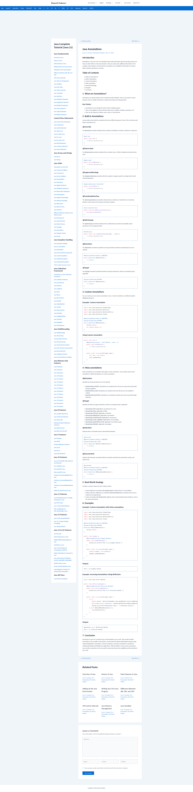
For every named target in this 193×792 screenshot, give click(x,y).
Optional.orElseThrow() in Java (62, 490)
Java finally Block (58, 249)
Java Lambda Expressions (61, 414)
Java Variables (58, 84)
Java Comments (58, 93)
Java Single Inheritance (60, 185)
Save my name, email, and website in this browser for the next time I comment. (106, 768)
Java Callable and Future (60, 354)
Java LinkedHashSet (59, 304)
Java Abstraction (58, 203)
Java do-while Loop (59, 134)
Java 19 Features (58, 400)
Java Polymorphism (59, 194)
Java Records (57, 534)
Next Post (135, 41)
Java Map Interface (59, 310)
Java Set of (57, 450)
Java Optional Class (59, 428)
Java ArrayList (58, 286)
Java (2, 8)
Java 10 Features (58, 373)
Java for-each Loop (59, 140)
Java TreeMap (58, 319)
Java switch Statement (60, 128)
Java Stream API (58, 420)
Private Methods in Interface (62, 444)
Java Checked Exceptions (61, 259)
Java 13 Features (58, 382)
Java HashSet (57, 301)
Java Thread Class (59, 336)
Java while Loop (58, 131)
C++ (48, 8)
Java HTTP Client (58, 503)
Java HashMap (58, 313)
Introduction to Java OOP (61, 167)
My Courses (127, 3)
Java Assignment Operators (61, 102)
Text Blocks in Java (59, 545)
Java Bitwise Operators (60, 114)
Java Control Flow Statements (62, 122)
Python (22, 8)
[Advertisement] (96, 21)
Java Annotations (58, 230)
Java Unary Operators (60, 108)
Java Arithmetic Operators (61, 99)
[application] (96, 3)
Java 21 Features (58, 406)
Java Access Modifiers (60, 176)
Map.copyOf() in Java (60, 472)
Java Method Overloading (61, 197)
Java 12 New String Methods (62, 518)
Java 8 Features (58, 367)
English (101, 3)
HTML (63, 8)
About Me (136, 3)
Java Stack (57, 292)
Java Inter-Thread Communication (63, 348)
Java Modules (57, 438)
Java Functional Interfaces (61, 417)
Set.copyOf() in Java (59, 469)
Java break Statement (60, 143)
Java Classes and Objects (60, 170)
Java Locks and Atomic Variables (63, 357)
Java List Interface (59, 283)
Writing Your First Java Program (62, 70)
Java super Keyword (59, 221)
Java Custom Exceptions (60, 256)
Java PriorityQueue (59, 325)
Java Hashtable (58, 322)
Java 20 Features (58, 403)
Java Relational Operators (61, 105)
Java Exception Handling (60, 243)
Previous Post (86, 41)
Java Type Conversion (60, 90)
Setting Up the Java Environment (63, 67)
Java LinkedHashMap (59, 316)
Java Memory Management (61, 81)
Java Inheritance (58, 182)
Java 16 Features (58, 391)
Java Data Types (58, 87)
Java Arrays (57, 157)
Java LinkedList (58, 289)
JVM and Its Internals (59, 78)
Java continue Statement (61, 146)
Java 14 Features (58, 385)
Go (55, 8)
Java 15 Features (58, 388)
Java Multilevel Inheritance (61, 188)
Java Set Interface (59, 298)
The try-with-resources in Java (62, 265)
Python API (29, 8)
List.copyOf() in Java (59, 466)
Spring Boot (15, 8)
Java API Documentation (60, 579)
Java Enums (57, 236)
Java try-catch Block (59, 246)
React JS (85, 8)
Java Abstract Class (59, 207)
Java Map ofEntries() (59, 453)
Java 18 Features (58, 397)
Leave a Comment (87, 53)
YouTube (117, 3)
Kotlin (40, 8)
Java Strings (57, 160)
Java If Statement (59, 125)
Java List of (57, 447)
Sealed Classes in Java (60, 563)
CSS (72, 8)
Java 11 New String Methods (62, 506)
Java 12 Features (58, 379)
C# (51, 8)
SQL (35, 8)
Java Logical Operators (60, 111)
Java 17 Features (58, 394)
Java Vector (57, 295)
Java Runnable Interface (60, 339)
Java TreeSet (57, 307)
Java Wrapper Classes (60, 233)
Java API (8, 8)
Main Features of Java (60, 63)
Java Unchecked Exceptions (61, 262)
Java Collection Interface (61, 279)
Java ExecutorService (60, 351)
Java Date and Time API (60, 431)
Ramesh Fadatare (58, 3)
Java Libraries (91, 3)
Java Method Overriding (60, 200)
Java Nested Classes (59, 224)
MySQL (91, 8)
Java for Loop (57, 137)
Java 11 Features (58, 376)
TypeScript (77, 8)
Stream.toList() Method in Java (62, 566)
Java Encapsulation (59, 179)
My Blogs (108, 3)
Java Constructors (59, 173)
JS (67, 8)
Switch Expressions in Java (61, 537)
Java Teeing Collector (60, 526)
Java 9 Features (58, 370)
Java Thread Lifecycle (60, 342)
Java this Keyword (59, 218)
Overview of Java (58, 57)
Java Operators (58, 96)
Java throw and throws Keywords (63, 253)
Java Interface (58, 210)
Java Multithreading (59, 333)
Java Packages (58, 227)
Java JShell (57, 441)
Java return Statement (60, 149)
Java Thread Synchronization (62, 345)
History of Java (58, 60)
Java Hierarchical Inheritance (62, 191)
